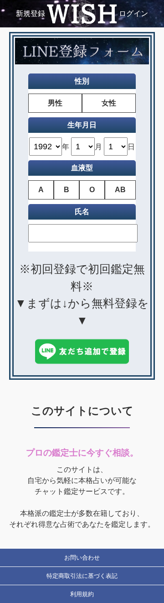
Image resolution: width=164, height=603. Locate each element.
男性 (55, 103)
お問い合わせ (82, 557)
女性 (109, 103)
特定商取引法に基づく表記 (82, 575)
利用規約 (82, 594)
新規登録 (30, 13)
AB (120, 190)
